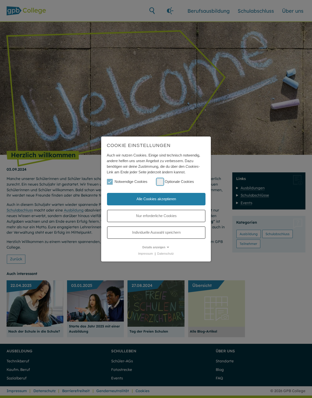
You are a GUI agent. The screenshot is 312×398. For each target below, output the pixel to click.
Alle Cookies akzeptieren (156, 199)
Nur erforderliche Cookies (156, 216)
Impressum (145, 253)
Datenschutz (165, 253)
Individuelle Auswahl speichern (156, 232)
